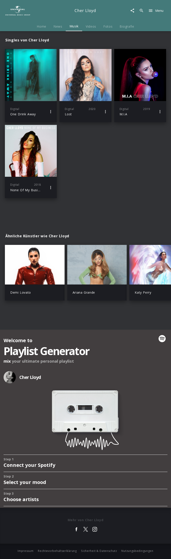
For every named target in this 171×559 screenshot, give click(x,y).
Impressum (25, 551)
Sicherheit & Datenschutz (99, 551)
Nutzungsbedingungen (137, 551)
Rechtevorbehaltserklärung (57, 551)
